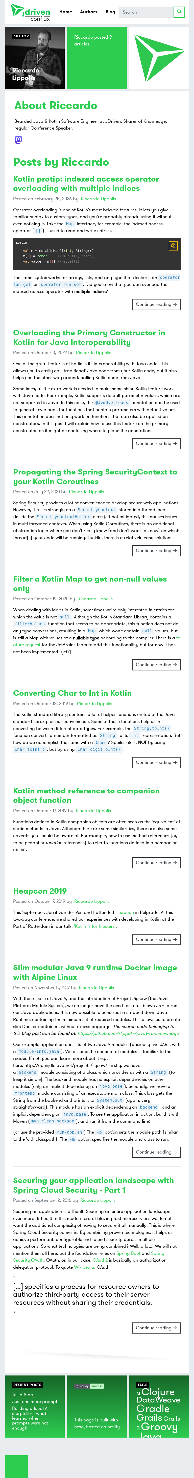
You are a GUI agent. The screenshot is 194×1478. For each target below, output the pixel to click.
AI (138, 1394)
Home (65, 12)
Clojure (158, 1392)
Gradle (153, 1409)
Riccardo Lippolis (98, 199)
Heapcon (124, 912)
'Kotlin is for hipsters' (95, 926)
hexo (79, 1427)
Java (149, 1437)
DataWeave (158, 1400)
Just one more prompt (34, 1401)
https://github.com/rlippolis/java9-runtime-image (128, 1033)
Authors (89, 12)
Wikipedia (84, 1267)
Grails (149, 1418)
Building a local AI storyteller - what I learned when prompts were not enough (30, 1418)
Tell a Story (23, 1395)
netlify (113, 1427)
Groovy (159, 1426)
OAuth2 (100, 1260)
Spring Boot (128, 1253)
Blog (110, 12)
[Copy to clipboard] (173, 245)
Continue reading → (156, 304)
